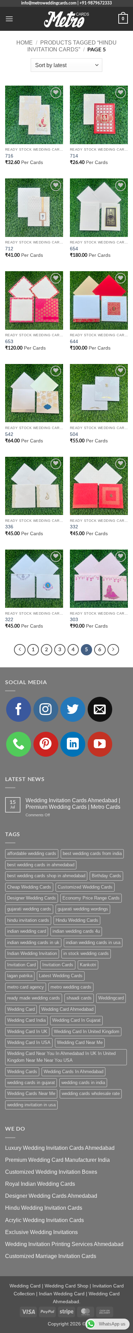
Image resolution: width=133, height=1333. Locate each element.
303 (74, 619)
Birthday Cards (106, 875)
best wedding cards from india (92, 853)
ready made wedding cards (33, 998)
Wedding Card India (26, 1020)
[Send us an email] (100, 709)
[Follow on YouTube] (100, 744)
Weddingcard (111, 998)
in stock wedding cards (86, 953)
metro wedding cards (70, 987)
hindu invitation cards (28, 920)
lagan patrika (19, 975)
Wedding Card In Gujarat (76, 1020)
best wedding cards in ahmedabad (40, 864)
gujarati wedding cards (29, 908)
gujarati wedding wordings (83, 908)
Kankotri (88, 964)
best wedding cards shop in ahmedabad (46, 875)
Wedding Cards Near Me (31, 1093)
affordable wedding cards (31, 853)
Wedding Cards (22, 1071)
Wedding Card (21, 1009)
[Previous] (20, 650)
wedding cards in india (83, 1082)
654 (74, 248)
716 (9, 156)
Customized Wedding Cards (85, 887)
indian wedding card (26, 931)
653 (9, 341)
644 (74, 341)
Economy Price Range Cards (91, 898)
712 (9, 248)
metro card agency (25, 987)
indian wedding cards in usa (93, 942)
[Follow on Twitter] (72, 709)
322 (9, 619)
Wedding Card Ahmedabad (67, 1009)
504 (74, 434)
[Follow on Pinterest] (45, 744)
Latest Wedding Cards (61, 975)
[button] (9, 18)
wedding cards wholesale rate (91, 1093)
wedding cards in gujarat (31, 1082)
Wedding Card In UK (27, 1031)
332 (74, 526)
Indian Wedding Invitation (32, 953)
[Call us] (18, 744)
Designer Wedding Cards (31, 898)
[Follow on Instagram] (45, 709)
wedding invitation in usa (31, 1104)
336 (9, 526)
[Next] (113, 650)
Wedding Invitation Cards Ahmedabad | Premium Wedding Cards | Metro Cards (73, 803)
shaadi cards (79, 998)
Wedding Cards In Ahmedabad (73, 1071)
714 (74, 156)
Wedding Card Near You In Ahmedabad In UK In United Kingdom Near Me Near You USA (61, 1057)
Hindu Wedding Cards (77, 920)
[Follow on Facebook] (18, 709)
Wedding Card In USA (28, 1042)
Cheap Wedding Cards (29, 887)
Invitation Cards (57, 964)
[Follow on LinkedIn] (72, 744)
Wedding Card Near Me (80, 1042)
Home (24, 43)
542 (9, 434)
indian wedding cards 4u (76, 931)
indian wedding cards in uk (33, 942)
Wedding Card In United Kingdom (86, 1031)
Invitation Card (21, 964)
